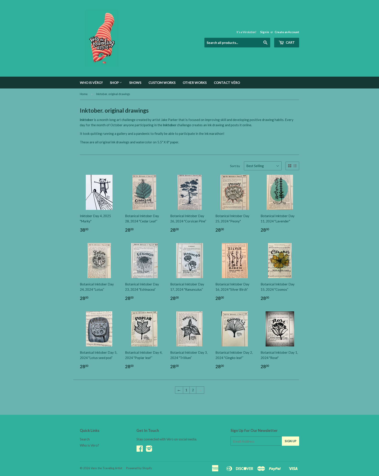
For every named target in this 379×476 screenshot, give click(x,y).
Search (85, 439)
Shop (114, 83)
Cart (290, 42)
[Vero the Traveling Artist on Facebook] (139, 450)
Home (84, 94)
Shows (135, 83)
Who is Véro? (91, 83)
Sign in (264, 32)
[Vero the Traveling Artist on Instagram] (149, 450)
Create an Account (287, 32)
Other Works (195, 83)
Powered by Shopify (139, 468)
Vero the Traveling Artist (106, 468)
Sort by (235, 166)
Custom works (161, 83)
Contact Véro (227, 83)
